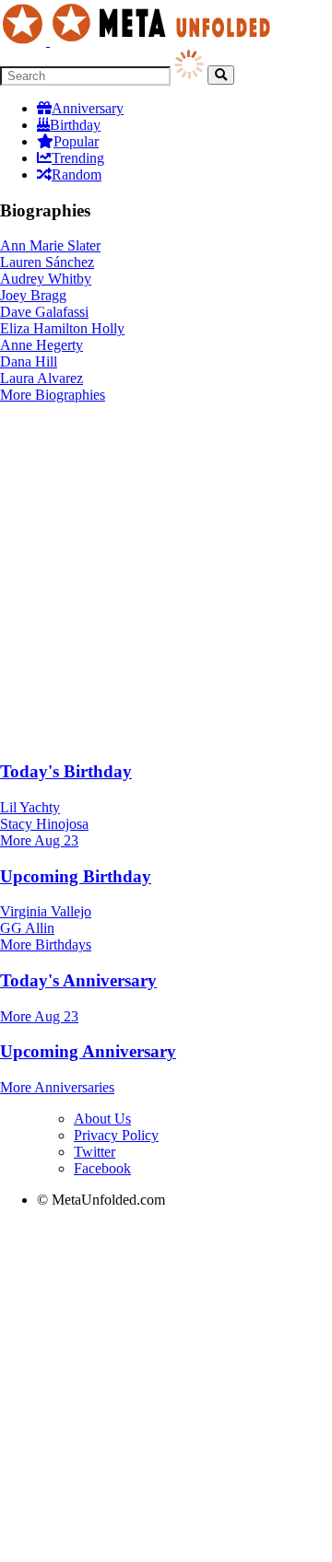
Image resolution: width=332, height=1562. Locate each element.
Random (76, 174)
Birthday (75, 125)
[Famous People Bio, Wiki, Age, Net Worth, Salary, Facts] (140, 41)
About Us (102, 1118)
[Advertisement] (166, 578)
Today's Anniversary (78, 980)
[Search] (221, 75)
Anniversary (88, 108)
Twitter (94, 1152)
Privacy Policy (116, 1135)
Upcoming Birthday (75, 876)
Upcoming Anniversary (88, 1051)
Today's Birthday (66, 771)
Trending (78, 158)
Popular (76, 141)
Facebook (102, 1168)
